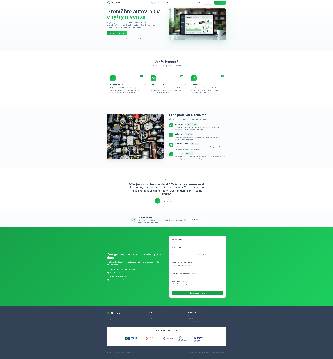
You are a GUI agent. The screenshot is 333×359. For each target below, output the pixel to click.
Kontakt (165, 3)
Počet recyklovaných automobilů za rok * (184, 273)
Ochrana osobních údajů (196, 321)
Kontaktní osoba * (177, 247)
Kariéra (173, 3)
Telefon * (201, 255)
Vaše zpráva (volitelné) (179, 281)
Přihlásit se (208, 2)
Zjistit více (194, 219)
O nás (159, 3)
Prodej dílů (152, 3)
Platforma (136, 3)
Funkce (144, 3)
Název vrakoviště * (178, 239)
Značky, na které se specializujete (182, 262)
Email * (174, 255)
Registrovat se (220, 2)
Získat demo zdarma (197, 293)
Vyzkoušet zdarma (115, 33)
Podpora (180, 3)
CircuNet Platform (154, 316)
